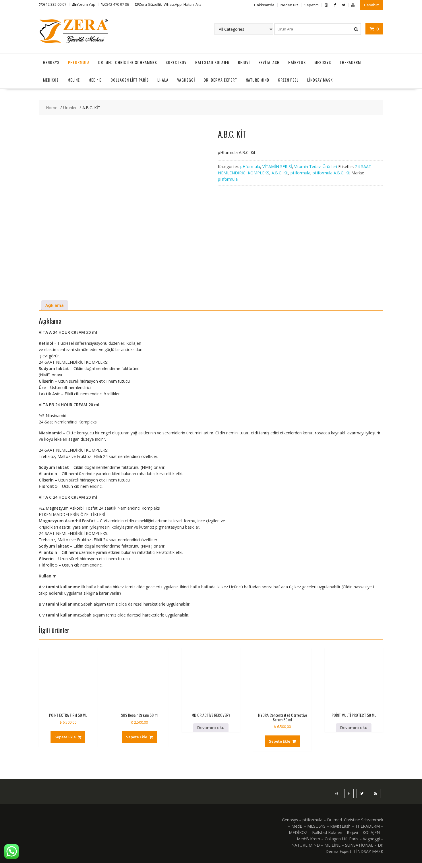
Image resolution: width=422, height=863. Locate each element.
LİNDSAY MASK (320, 80)
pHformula (79, 62)
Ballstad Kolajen (212, 62)
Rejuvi (244, 62)
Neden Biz (289, 4)
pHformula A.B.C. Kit (331, 173)
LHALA (163, 80)
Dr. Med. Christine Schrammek (127, 62)
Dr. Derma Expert (220, 80)
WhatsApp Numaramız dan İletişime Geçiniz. (375, 812)
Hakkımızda (264, 4)
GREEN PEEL (288, 80)
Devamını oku (210, 727)
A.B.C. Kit (280, 173)
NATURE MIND (257, 80)
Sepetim (311, 4)
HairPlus (297, 62)
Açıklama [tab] (54, 305)
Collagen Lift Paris (130, 80)
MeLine (73, 80)
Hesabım (372, 4)
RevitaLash (269, 62)
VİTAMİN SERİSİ (277, 166)
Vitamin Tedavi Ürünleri (315, 166)
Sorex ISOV (176, 62)
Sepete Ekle (65, 736)
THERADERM (350, 62)
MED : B (95, 80)
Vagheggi (186, 80)
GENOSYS (51, 62)
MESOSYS (322, 62)
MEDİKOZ (51, 80)
